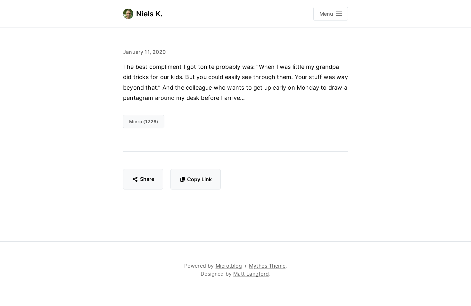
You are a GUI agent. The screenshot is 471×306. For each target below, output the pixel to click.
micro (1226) (143, 121)
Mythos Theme (267, 265)
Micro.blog (229, 265)
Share (147, 179)
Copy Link (199, 179)
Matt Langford (251, 273)
